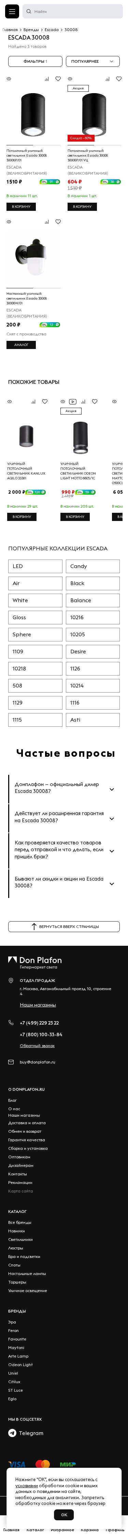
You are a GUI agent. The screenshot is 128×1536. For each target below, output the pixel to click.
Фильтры (35, 61)
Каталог (17, 1211)
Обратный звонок (37, 1045)
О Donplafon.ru (26, 1089)
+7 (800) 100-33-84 (41, 1034)
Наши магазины (38, 1005)
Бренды (17, 1311)
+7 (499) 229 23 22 (39, 1023)
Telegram (29, 1433)
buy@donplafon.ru (37, 1061)
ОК (64, 1514)
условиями (26, 1485)
